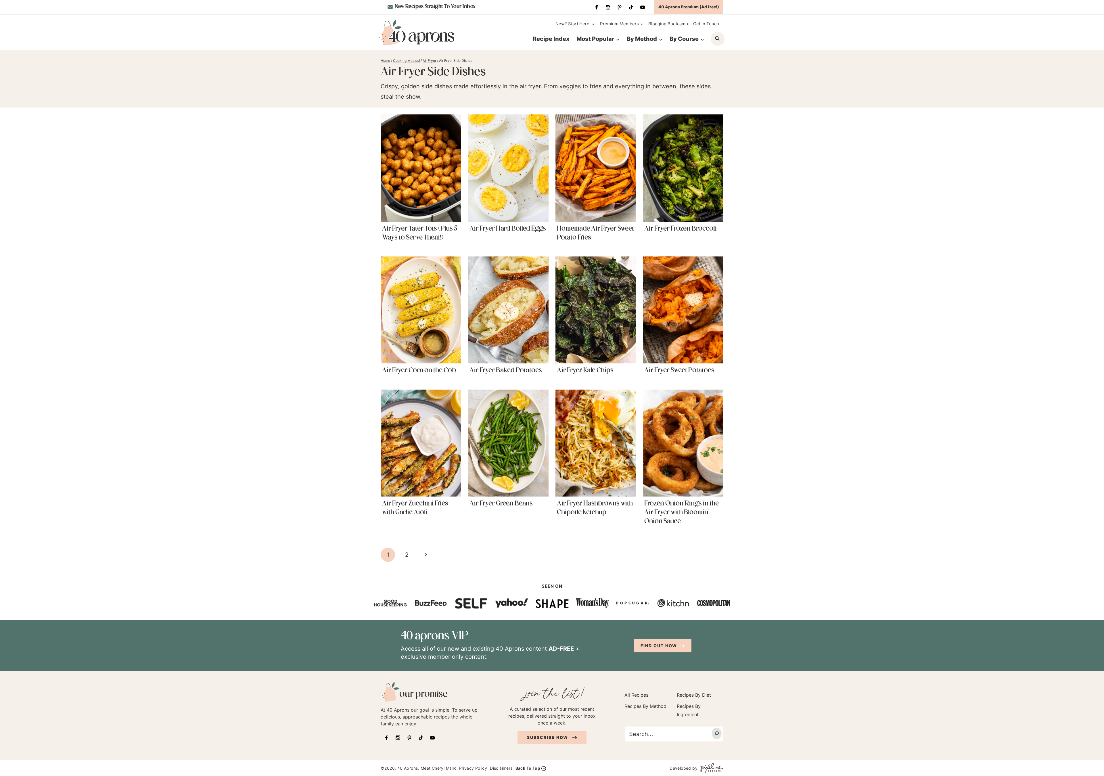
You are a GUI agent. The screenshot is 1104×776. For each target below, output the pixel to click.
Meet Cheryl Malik (438, 768)
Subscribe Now (548, 737)
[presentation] (421, 167)
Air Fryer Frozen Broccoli (680, 228)
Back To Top (527, 768)
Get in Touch (706, 23)
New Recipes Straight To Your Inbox (435, 6)
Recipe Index (551, 38)
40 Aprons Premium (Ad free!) (688, 6)
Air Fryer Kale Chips (585, 370)
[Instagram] (608, 7)
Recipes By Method (645, 706)
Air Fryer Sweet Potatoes (679, 370)
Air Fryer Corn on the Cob (419, 370)
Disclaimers (501, 768)
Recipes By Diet (694, 695)
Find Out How (659, 645)
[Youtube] (642, 7)
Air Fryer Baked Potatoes (505, 370)
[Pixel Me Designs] (710, 768)
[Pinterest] (619, 7)
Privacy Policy (473, 768)
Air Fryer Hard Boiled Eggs (507, 228)
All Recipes (636, 695)
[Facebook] (596, 7)
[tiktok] (631, 7)
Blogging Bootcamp (668, 23)
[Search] (717, 733)
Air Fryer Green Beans (501, 503)
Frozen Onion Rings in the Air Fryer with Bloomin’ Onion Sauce (681, 512)
